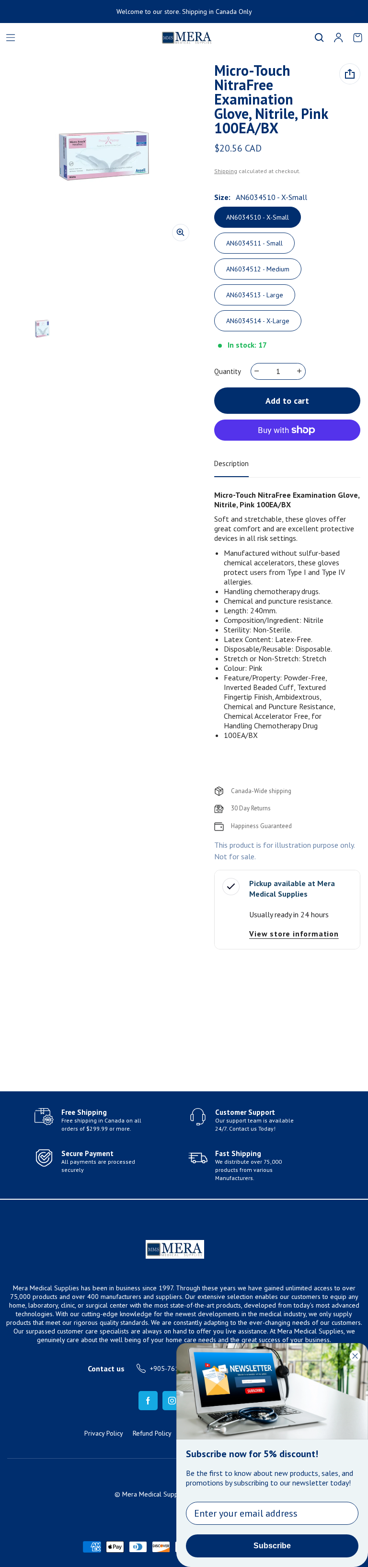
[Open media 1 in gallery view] (42, 328)
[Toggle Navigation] (10, 37)
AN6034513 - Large (254, 295)
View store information (294, 933)
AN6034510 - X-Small (257, 217)
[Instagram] (172, 1400)
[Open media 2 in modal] (104, 156)
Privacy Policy (103, 1433)
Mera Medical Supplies (155, 1494)
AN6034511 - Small (254, 243)
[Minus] (257, 371)
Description (231, 463)
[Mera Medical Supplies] (132, 37)
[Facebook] (148, 1400)
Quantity (227, 371)
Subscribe (272, 1546)
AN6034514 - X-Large (257, 320)
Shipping (225, 171)
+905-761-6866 (173, 1368)
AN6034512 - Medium (257, 269)
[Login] (338, 37)
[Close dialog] (355, 1356)
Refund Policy (152, 1433)
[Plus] (300, 371)
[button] (319, 37)
